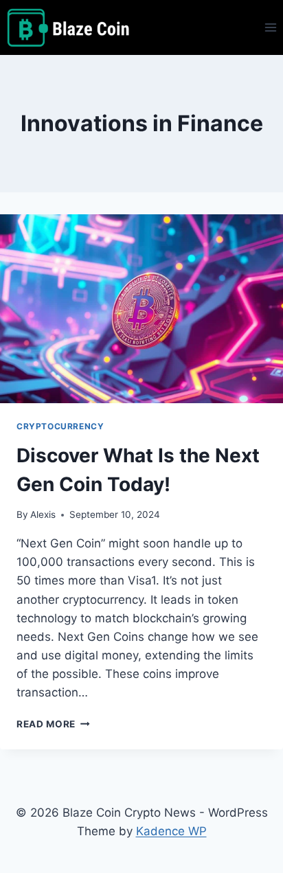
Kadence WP (171, 831)
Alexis (43, 514)
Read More (53, 723)
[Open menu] (270, 27)
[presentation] (141, 308)
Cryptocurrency (60, 426)
